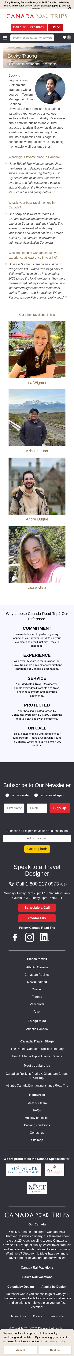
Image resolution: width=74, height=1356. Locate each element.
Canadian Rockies (37, 974)
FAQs (37, 1110)
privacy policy (57, 1341)
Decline (55, 1349)
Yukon (37, 1011)
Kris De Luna (37, 451)
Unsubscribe (56, 1316)
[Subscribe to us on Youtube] (59, 938)
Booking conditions (37, 1125)
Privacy (37, 1316)
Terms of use (18, 1316)
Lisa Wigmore (37, 383)
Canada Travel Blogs (37, 1041)
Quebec (37, 989)
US (54, 27)
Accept (20, 1349)
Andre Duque (37, 519)
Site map (37, 1140)
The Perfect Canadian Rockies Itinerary (37, 1048)
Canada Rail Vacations (37, 1267)
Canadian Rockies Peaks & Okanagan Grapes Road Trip (37, 1076)
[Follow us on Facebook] (15, 938)
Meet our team (37, 1103)
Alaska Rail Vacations (37, 1277)
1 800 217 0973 (32, 27)
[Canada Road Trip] (37, 16)
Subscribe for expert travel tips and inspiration (37, 830)
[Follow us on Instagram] (29, 938)
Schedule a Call (37, 907)
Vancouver (37, 1004)
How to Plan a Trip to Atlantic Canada (37, 1056)
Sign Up (59, 808)
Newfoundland (37, 982)
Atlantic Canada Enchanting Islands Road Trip (37, 1085)
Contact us (37, 918)
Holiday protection (37, 1117)
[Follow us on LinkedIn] (44, 938)
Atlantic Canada (37, 967)
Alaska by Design (54, 1286)
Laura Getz (37, 587)
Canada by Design (20, 1286)
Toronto (37, 996)
